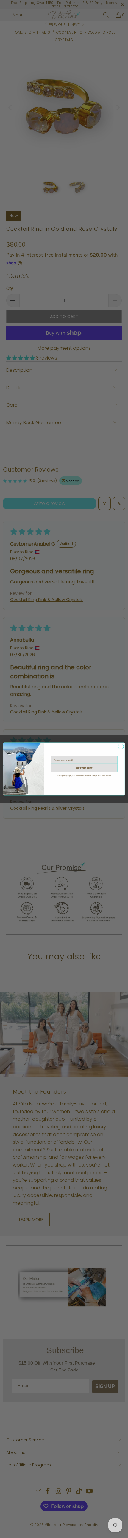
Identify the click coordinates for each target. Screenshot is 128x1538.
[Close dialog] (121, 746)
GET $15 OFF (84, 768)
